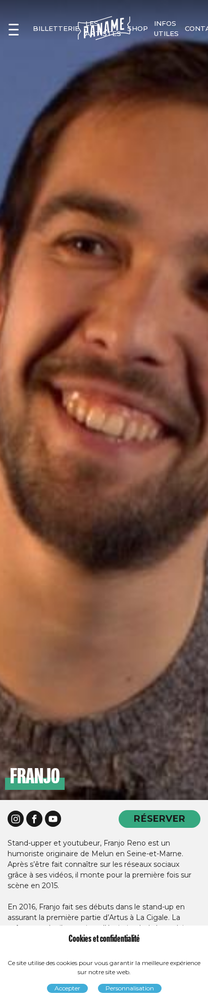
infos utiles (166, 28)
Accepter (67, 988)
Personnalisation (130, 988)
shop (137, 28)
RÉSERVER (159, 818)
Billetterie (56, 28)
